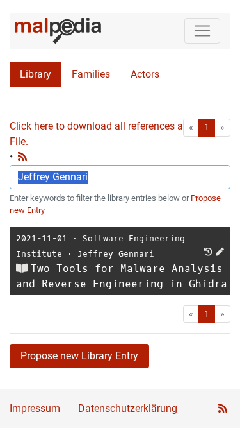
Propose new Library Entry (79, 356)
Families (91, 74)
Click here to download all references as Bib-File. (109, 134)
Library (35, 74)
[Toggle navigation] (202, 31)
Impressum (35, 408)
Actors (145, 74)
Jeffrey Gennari (115, 253)
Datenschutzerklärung (127, 408)
